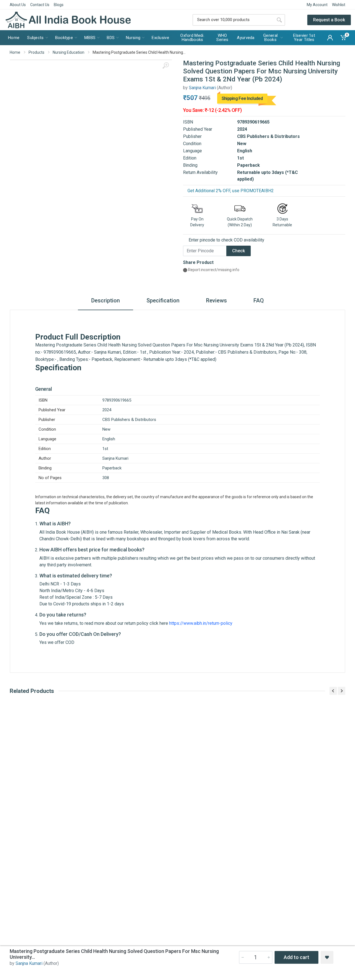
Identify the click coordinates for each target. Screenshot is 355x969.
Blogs (59, 5)
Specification (162, 300)
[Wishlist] (327, 957)
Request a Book (329, 19)
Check (238, 250)
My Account (317, 5)
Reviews (216, 300)
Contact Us (39, 5)
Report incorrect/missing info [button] (213, 270)
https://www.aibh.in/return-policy (200, 623)
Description (105, 300)
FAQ (258, 300)
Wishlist (338, 5)
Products (36, 52)
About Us (18, 5)
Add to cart (296, 957)
